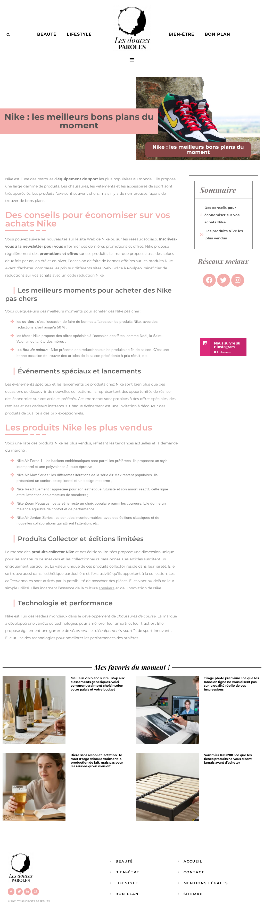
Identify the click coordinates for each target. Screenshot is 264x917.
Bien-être (181, 34)
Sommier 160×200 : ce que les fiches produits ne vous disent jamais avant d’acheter (228, 758)
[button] (8, 35)
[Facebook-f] (11, 891)
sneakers (106, 588)
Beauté (46, 34)
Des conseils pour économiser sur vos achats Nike (222, 215)
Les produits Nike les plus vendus (224, 234)
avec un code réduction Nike (78, 275)
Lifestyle (79, 34)
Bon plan (217, 34)
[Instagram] (35, 891)
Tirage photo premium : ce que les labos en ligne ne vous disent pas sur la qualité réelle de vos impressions (231, 683)
